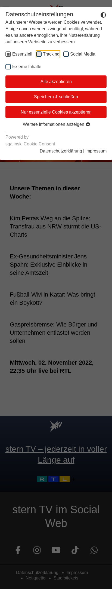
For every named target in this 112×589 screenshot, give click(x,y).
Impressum (96, 151)
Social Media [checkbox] (82, 54)
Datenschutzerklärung (61, 151)
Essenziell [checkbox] (22, 54)
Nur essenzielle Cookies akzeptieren (56, 112)
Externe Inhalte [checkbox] (26, 66)
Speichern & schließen (56, 96)
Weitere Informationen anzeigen (54, 124)
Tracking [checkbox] (51, 54)
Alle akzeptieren (56, 81)
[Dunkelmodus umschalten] (103, 15)
